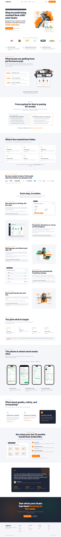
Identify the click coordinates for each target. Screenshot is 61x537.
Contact (39, 528)
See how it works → (17, 28)
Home (22, 1)
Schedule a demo (52, 1)
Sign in (46, 1)
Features (25, 1)
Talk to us (34, 516)
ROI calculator (30, 528)
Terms (49, 528)
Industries (29, 1)
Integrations (20, 531)
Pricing (33, 1)
